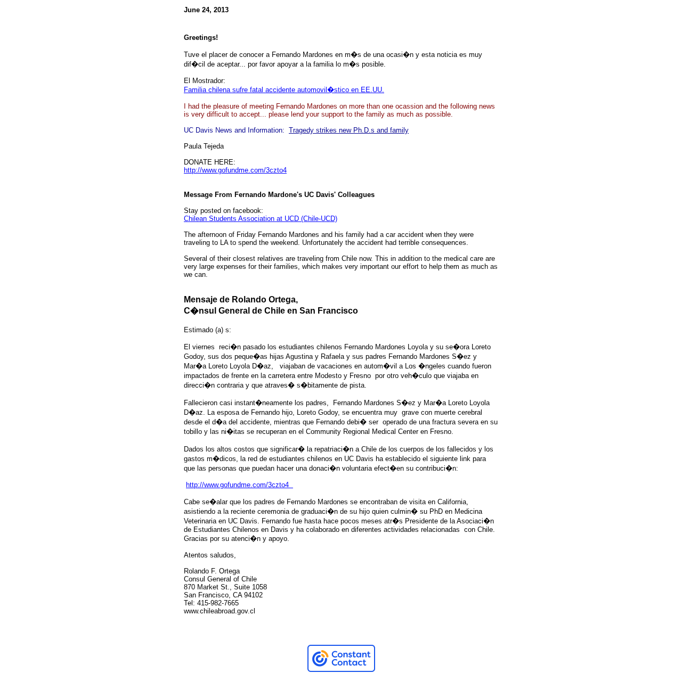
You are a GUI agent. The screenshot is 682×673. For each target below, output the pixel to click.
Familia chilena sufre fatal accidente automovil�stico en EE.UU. (284, 90)
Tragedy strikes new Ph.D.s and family (349, 130)
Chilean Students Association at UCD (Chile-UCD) (260, 219)
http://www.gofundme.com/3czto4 (235, 170)
